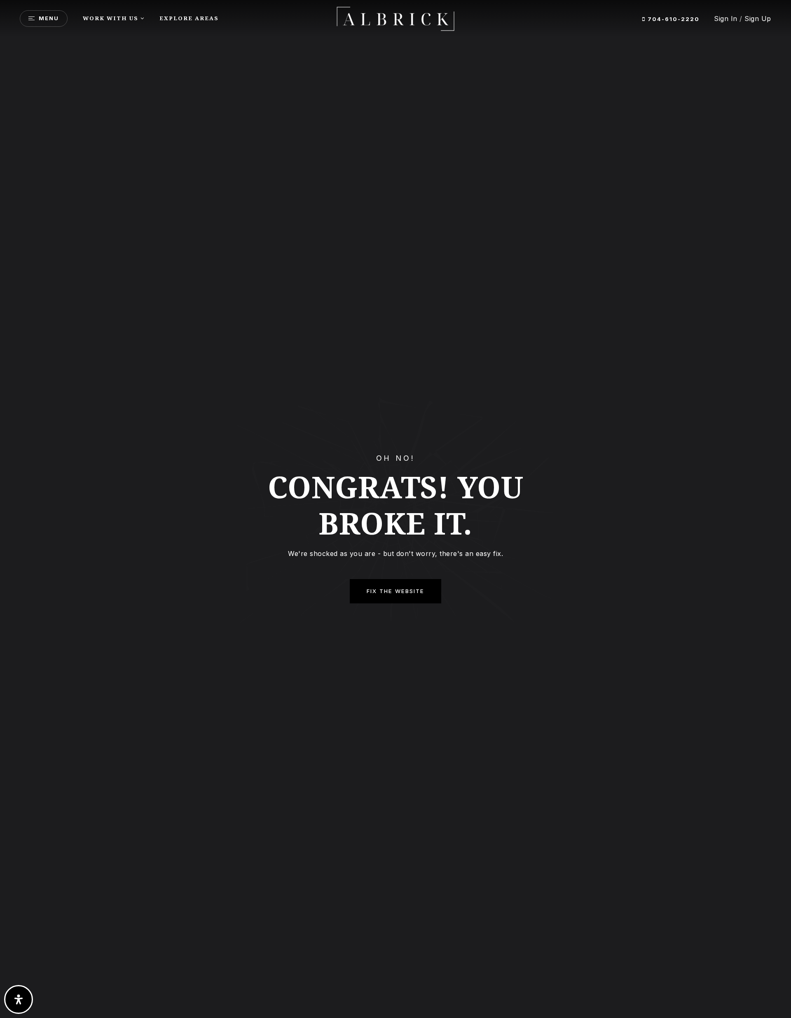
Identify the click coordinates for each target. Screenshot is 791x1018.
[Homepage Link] (395, 18)
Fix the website (395, 591)
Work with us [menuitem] (110, 18)
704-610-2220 (673, 19)
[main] (395, 509)
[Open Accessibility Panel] (18, 999)
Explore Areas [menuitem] (189, 18)
